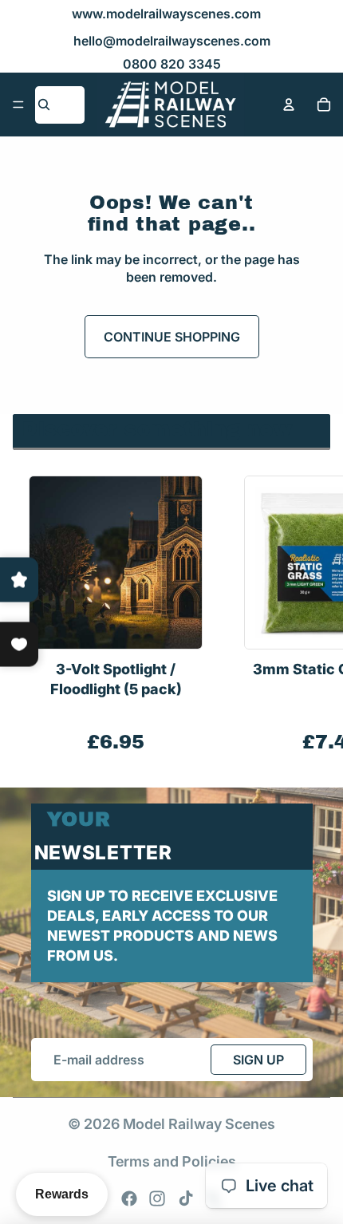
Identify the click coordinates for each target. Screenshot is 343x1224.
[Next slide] (312, 615)
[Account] (288, 104)
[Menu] (18, 104)
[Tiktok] (185, 1198)
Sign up (258, 1060)
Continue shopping (172, 337)
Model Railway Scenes (199, 1123)
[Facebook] (129, 1198)
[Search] (43, 104)
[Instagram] (157, 1198)
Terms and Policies (172, 1161)
